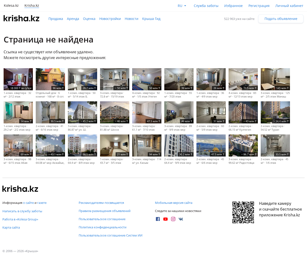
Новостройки (110, 18)
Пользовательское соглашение (102, 219)
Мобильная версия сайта (173, 202)
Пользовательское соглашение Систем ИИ (110, 235)
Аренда (73, 18)
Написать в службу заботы (22, 211)
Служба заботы (206, 5)
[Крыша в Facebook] (158, 219)
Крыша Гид (151, 18)
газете (42, 202)
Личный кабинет (289, 5)
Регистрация (259, 5)
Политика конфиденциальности (102, 227)
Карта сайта (11, 227)
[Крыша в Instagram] (173, 219)
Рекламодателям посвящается (101, 202)
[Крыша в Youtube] (165, 219)
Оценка (89, 18)
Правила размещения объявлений (104, 211)
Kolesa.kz (11, 5)
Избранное (233, 5)
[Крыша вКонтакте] (181, 219)
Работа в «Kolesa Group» (20, 219)
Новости (131, 18)
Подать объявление (281, 18)
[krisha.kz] (20, 189)
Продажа (55, 18)
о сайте (28, 202)
